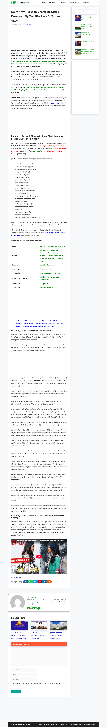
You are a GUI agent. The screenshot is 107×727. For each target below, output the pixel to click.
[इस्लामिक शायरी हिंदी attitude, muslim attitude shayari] (58, 629)
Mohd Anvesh (32, 597)
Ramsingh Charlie (53, 233)
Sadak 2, (62, 233)
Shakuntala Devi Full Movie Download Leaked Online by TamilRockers (39, 323)
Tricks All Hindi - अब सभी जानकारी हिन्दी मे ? (82, 724)
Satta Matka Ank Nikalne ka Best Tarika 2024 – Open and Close (18, 635)
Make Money (73, 2)
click (28, 225)
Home (44, 2)
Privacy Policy (64, 724)
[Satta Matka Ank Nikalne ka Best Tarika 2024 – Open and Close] (19, 629)
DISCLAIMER (54, 724)
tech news (63, 2)
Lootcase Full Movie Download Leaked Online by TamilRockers (37, 321)
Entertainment (17, 577)
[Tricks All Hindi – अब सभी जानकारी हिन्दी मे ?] (20, 2)
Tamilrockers (55, 103)
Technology (86, 2)
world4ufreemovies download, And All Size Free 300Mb (38, 635)
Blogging (52, 2)
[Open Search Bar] (93, 2)
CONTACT (47, 724)
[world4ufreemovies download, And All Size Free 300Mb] (39, 629)
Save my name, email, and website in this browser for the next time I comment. (36, 684)
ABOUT (41, 724)
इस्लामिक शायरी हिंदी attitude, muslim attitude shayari (56, 635)
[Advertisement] (39, 37)
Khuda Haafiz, (16, 235)
